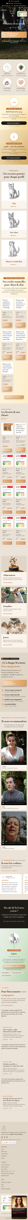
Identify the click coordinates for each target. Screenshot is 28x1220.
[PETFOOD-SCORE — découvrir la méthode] (22, 14)
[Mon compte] (21, 10)
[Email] (7, 1137)
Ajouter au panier (7, 325)
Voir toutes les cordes (14, 397)
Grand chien (4, 1154)
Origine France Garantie (7, 1173)
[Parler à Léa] (12, 1218)
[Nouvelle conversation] (25, 1196)
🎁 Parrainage (7, 5)
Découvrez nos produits (13, 35)
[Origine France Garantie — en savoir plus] (13, 13)
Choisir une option (7, 357)
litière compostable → (7, 975)
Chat (2, 1149)
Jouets (2, 1158)
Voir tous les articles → (7, 1005)
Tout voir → (4, 418)
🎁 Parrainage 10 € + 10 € (8, 1171)
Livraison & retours (6, 1182)
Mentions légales (5, 1189)
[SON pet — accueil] (14, 10)
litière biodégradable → (17, 972)
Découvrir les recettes (13, 123)
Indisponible (7, 481)
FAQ (2, 1184)
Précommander (7, 450)
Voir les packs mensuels (13, 158)
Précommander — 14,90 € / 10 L (14, 966)
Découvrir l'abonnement (9, 683)
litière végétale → (6, 972)
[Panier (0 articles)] (25, 10)
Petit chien (4, 1151)
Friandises (4, 1156)
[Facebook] (4, 1137)
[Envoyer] (26, 1218)
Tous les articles (5, 1164)
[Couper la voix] (24, 1196)
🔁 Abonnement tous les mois (14, 3)
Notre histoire (4, 1167)
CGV (2, 1186)
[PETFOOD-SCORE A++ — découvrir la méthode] (7, 463)
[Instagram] (2, 1137)
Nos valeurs (4, 1169)
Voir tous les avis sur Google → (9, 870)
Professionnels (5, 1175)
